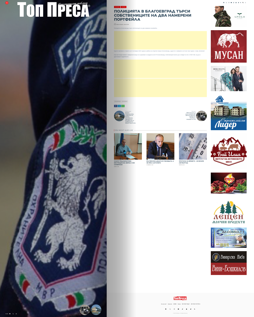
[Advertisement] (160, 40)
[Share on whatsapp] (123, 106)
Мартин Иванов (120, 24)
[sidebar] (245, 2)
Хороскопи (170, 304)
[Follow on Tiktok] (233, 2)
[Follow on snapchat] (236, 2)
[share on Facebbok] (9, 314)
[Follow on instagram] (228, 2)
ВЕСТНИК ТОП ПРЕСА (195, 304)
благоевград (117, 101)
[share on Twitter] (13, 314)
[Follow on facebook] (223, 2)
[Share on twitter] (119, 106)
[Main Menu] (6, 2)
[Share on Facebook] (115, 106)
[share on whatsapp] (16, 314)
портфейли (124, 101)
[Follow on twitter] (226, 2)
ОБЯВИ (174, 304)
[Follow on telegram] (238, 2)
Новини (179, 304)
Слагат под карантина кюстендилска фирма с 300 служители (124, 162)
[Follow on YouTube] (231, 2)
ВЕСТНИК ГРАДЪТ (186, 304)
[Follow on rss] (240, 2)
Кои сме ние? (163, 304)
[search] (242, 2)
